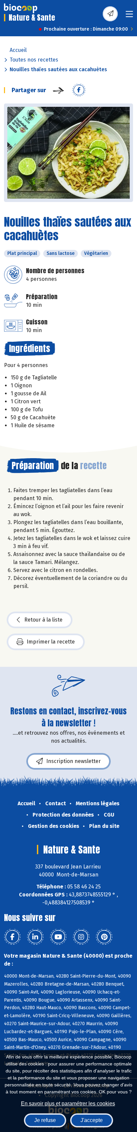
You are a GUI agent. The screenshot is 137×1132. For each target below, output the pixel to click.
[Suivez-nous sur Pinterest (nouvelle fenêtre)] (104, 937)
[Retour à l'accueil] (20, 8)
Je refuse (45, 1120)
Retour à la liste (43, 620)
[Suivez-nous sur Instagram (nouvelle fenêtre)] (81, 937)
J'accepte (91, 1120)
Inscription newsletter (73, 761)
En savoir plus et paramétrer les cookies (68, 1103)
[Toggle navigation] (129, 16)
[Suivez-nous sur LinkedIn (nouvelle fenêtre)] (35, 937)
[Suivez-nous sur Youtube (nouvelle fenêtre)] (58, 937)
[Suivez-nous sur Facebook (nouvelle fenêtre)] (12, 937)
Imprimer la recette (51, 642)
